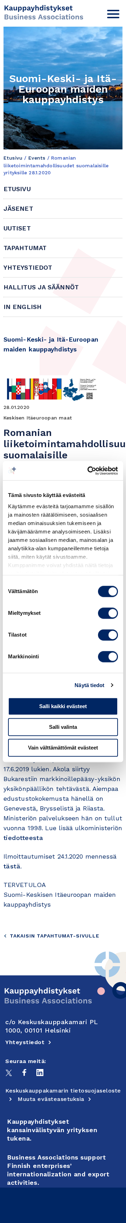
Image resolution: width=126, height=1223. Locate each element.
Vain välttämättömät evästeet (63, 748)
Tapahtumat (25, 247)
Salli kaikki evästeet (63, 706)
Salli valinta (63, 727)
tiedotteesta (23, 837)
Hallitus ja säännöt (41, 287)
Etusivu (13, 158)
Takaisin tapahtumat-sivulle (54, 936)
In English (23, 306)
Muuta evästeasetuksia (51, 1099)
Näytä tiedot (89, 685)
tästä (12, 866)
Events (37, 158)
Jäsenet (18, 208)
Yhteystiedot (28, 267)
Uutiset (17, 228)
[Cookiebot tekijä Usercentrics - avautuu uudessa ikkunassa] (89, 470)
